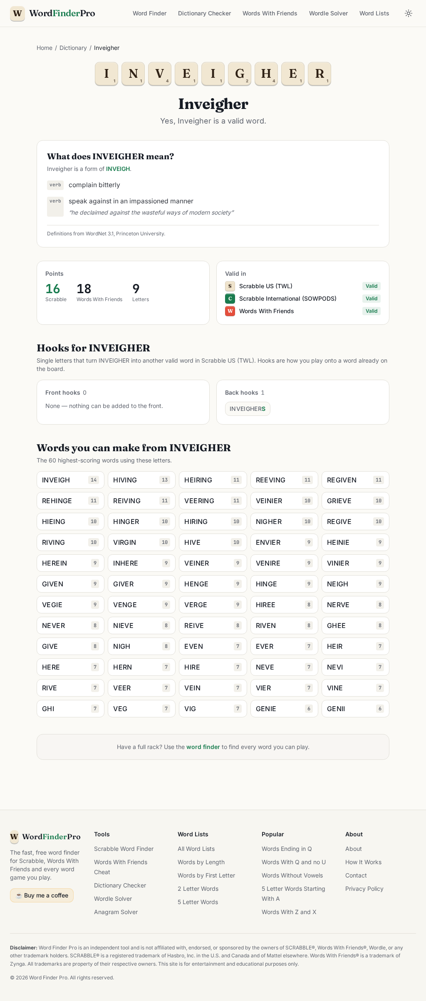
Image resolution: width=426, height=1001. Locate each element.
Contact (356, 875)
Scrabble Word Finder (124, 848)
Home (44, 47)
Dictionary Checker (204, 13)
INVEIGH (118, 168)
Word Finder (149, 13)
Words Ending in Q (287, 848)
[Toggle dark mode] (408, 13)
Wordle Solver (328, 13)
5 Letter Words (198, 901)
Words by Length (201, 861)
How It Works (363, 861)
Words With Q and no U (294, 861)
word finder (203, 746)
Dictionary (73, 47)
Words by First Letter (206, 875)
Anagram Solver (116, 911)
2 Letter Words (198, 888)
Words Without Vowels (292, 875)
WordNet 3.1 (100, 233)
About (353, 848)
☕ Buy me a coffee (41, 895)
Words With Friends (270, 13)
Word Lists (374, 13)
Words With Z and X (289, 911)
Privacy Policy (364, 888)
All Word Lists (196, 848)
